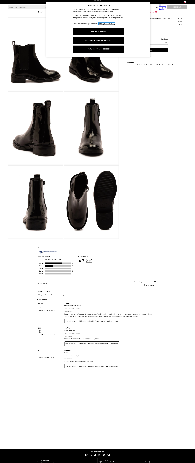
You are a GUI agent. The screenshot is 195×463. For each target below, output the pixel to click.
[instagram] (100, 455)
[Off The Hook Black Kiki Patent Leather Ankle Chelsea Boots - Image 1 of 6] (35, 54)
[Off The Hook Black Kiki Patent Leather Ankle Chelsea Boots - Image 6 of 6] (91, 202)
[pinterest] (104, 455)
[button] (154, 62)
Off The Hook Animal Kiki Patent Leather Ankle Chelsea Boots (98, 321)
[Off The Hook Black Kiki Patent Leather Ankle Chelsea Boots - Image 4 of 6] (91, 128)
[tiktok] (95, 455)
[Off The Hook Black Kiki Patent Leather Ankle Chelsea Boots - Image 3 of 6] (35, 128)
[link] (156, 7)
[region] (98, 29)
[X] (91, 455)
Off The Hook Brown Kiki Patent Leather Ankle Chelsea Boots (98, 344)
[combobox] (146, 282)
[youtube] (108, 455)
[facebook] (86, 455)
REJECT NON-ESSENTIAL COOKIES (98, 40)
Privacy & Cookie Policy (107, 24)
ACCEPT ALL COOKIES (98, 31)
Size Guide (164, 39)
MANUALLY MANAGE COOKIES (98, 49)
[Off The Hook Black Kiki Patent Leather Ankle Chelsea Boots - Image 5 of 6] (35, 202)
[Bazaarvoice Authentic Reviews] (48, 252)
